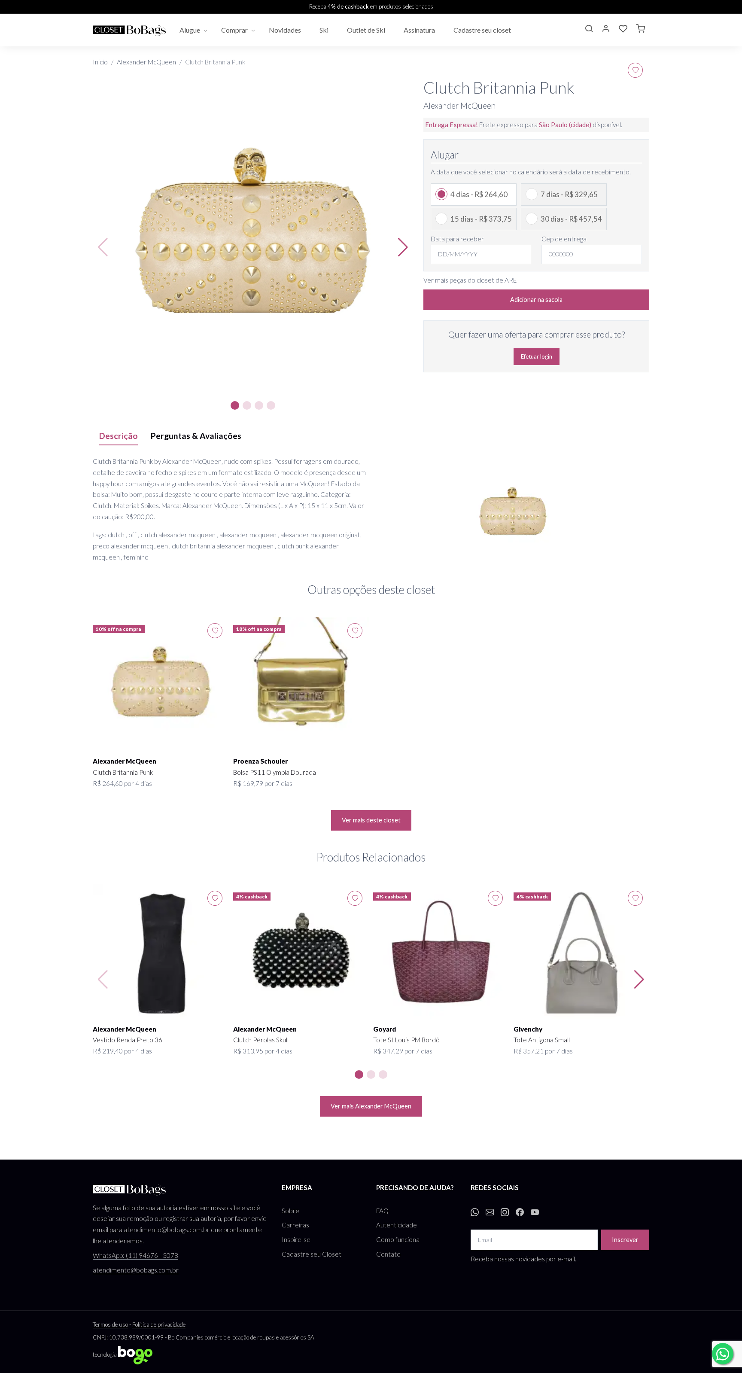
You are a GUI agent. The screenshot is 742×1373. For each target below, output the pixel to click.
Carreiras (295, 1225)
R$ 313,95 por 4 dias (262, 1051)
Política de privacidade (159, 1324)
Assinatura (420, 30)
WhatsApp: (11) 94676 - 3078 (135, 1255)
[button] (588, 29)
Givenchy (528, 1029)
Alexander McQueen (146, 62)
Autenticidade (396, 1225)
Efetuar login (536, 356)
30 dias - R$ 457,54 (571, 218)
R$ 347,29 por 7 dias (402, 1051)
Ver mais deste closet (371, 820)
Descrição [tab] (118, 436)
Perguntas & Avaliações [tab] (196, 436)
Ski (324, 30)
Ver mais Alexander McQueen (371, 1106)
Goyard (384, 1029)
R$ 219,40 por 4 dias (122, 1051)
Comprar (234, 30)
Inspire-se (296, 1239)
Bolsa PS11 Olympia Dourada (274, 772)
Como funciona (398, 1239)
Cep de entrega (564, 239)
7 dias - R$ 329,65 (569, 194)
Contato (388, 1254)
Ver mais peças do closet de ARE (470, 280)
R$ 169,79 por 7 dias (262, 783)
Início (100, 62)
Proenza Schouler (260, 761)
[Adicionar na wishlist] (635, 70)
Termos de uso (110, 1324)
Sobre (290, 1211)
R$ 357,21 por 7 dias (543, 1051)
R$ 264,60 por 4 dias (122, 783)
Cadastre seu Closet (311, 1254)
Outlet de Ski (366, 30)
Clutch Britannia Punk (123, 772)
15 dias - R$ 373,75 (481, 218)
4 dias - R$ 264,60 (479, 194)
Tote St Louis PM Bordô (406, 1040)
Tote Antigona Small (542, 1040)
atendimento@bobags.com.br (167, 1229)
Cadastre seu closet (482, 30)
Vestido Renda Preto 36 (127, 1040)
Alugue (189, 30)
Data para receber (457, 239)
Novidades (285, 30)
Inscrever (625, 1239)
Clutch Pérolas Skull (261, 1040)
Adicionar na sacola (536, 299)
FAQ (382, 1211)
